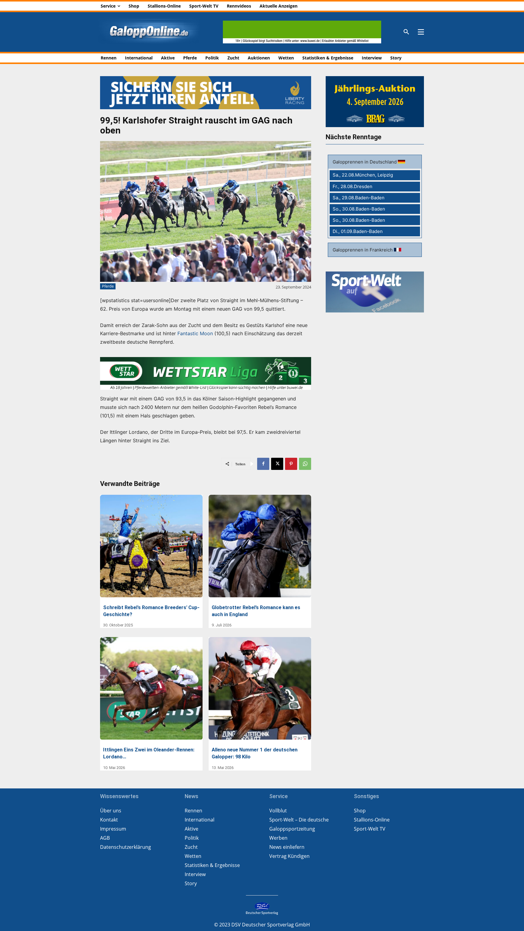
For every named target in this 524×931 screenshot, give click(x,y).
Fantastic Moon (195, 333)
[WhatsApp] (305, 464)
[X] (277, 464)
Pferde (108, 286)
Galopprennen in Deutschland (365, 162)
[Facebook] (263, 464)
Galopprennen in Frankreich (363, 250)
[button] (406, 32)
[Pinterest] (291, 464)
